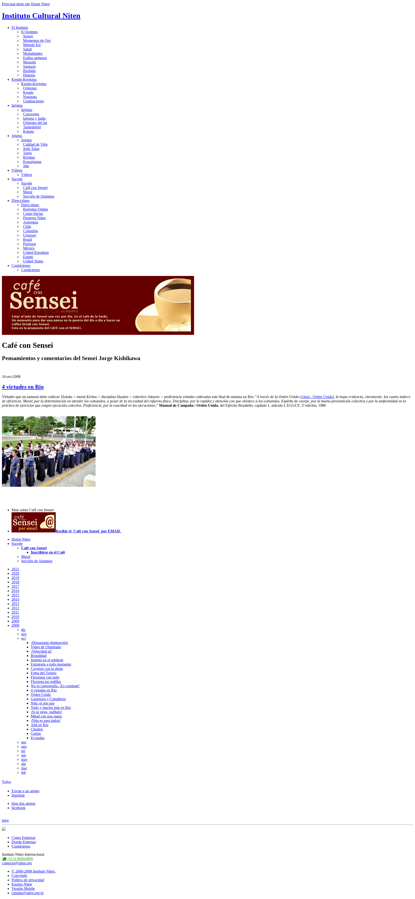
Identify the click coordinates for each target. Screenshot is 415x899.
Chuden (37, 729)
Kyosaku (37, 738)
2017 (15, 586)
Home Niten (40, 4)
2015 (15, 595)
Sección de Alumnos (38, 196)
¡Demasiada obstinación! (49, 643)
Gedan (36, 733)
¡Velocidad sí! (41, 651)
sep (23, 742)
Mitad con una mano (46, 716)
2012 (15, 608)
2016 (15, 591)
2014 (15, 599)
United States (33, 261)
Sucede (17, 179)
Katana (28, 131)
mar (24, 768)
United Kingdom (36, 252)
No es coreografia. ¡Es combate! (55, 686)
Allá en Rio (39, 725)
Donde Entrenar (24, 842)
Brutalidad (39, 656)
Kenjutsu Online (35, 209)
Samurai (29, 66)
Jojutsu (17, 136)
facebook (18, 808)
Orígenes (30, 88)
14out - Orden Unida (317, 397)
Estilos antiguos (35, 58)
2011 (15, 612)
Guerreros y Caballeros (48, 699)
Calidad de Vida (35, 144)
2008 (15, 625)
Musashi (29, 62)
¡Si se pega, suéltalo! (46, 712)
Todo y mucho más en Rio (51, 707)
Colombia (30, 231)
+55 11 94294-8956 (20, 859)
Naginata (30, 97)
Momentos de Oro (37, 40)
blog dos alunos (23, 803)
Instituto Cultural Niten (41, 15)
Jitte (26, 166)
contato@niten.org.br (28, 893)
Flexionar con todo (45, 677)
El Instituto (20, 27)
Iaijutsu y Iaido (34, 118)
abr (23, 764)
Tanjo (27, 153)
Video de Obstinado (46, 647)
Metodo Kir (32, 45)
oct (23, 638)
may (24, 759)
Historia (29, 75)
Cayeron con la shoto (47, 669)
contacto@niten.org (17, 863)
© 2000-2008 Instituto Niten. (33, 871)
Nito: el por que (43, 703)
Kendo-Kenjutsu (24, 79)
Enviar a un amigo (25, 791)
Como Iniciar (33, 214)
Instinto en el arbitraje (47, 660)
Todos (6, 782)
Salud (27, 49)
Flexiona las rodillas (46, 682)
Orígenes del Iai (35, 123)
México (29, 248)
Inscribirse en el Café (48, 552)
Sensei (28, 36)
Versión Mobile (23, 889)
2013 (15, 604)
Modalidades (33, 53)
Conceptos (31, 114)
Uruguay (30, 235)
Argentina (30, 222)
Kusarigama (32, 162)
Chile (27, 227)
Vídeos (17, 170)
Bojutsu (29, 157)
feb (23, 772)
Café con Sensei (35, 188)
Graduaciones (33, 101)
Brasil (27, 239)
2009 (15, 621)
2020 (15, 573)
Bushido (29, 71)
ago (24, 746)
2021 (15, 569)
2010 (15, 617)
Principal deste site (16, 4)
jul (23, 751)
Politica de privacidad (28, 880)
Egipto (28, 257)
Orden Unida (41, 695)
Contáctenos (21, 265)
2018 (15, 582)
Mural (27, 192)
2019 (15, 578)
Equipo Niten (22, 884)
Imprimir (18, 795)
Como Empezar (23, 838)
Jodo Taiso (31, 149)
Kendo (28, 92)
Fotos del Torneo (43, 673)
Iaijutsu (17, 105)
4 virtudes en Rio (23, 387)
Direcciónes (21, 201)
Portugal (29, 244)
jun (23, 755)
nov (24, 634)
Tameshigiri (32, 127)
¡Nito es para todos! (46, 720)
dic (23, 630)
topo (5, 820)
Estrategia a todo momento (51, 664)
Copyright (19, 876)
